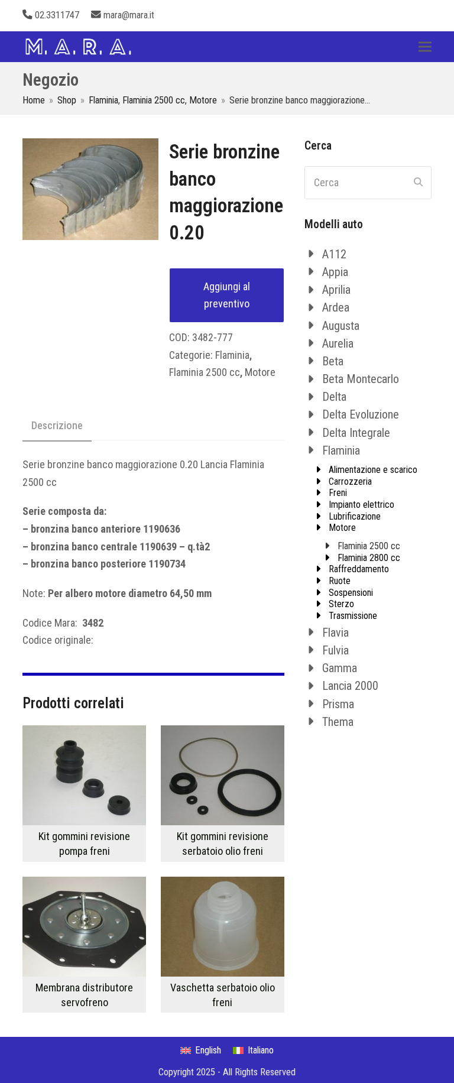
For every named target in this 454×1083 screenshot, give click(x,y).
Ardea (335, 307)
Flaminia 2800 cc (369, 557)
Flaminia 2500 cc (204, 372)
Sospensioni (351, 592)
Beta (332, 361)
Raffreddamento (359, 569)
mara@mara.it (128, 15)
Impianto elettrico (361, 504)
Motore (260, 372)
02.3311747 (57, 15)
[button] (425, 46)
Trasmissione (353, 615)
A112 (334, 254)
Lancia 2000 (350, 686)
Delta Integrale (356, 433)
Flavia (335, 632)
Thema (338, 722)
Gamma (339, 668)
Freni (338, 492)
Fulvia (335, 650)
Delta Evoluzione (360, 414)
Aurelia (338, 343)
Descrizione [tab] (57, 425)
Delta (334, 397)
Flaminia (232, 355)
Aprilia (336, 290)
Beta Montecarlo (360, 379)
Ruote (340, 580)
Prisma (338, 704)
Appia (335, 272)
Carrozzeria (350, 481)
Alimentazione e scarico (373, 469)
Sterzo (341, 603)
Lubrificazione (355, 516)
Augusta (340, 326)
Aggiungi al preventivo (226, 295)
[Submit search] (418, 183)
